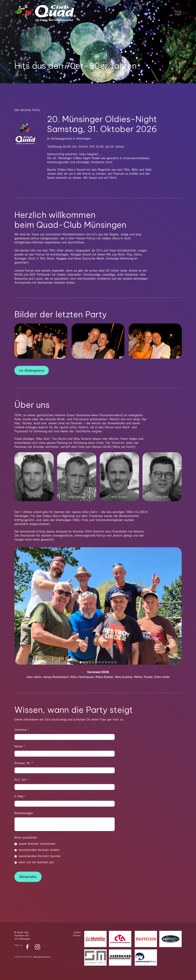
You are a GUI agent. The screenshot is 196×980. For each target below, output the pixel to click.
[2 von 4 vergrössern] (92, 456)
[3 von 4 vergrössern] (135, 456)
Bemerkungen (23, 813)
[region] (98, 613)
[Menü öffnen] (178, 12)
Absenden (28, 876)
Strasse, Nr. (23, 763)
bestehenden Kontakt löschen (40, 856)
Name (19, 746)
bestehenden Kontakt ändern (39, 850)
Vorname (21, 729)
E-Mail (20, 796)
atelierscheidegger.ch (42, 957)
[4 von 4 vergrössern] (177, 456)
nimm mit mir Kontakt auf (36, 862)
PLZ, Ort (21, 779)
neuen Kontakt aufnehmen (37, 843)
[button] (95, 79)
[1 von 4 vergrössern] (49, 456)
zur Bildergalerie (31, 370)
